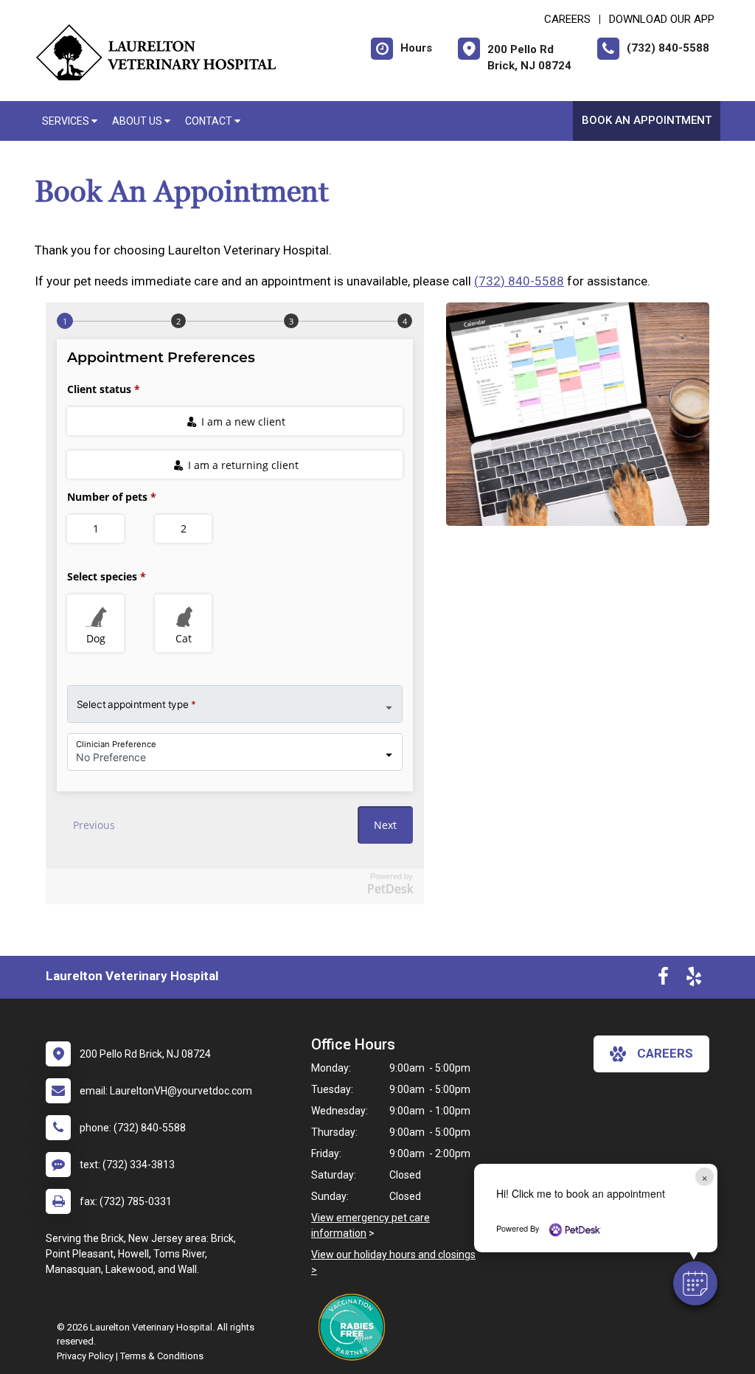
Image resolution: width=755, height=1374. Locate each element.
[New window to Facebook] (663, 979)
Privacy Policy (85, 1355)
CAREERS (567, 19)
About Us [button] (138, 121)
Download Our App (661, 19)
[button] (695, 1283)
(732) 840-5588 (519, 281)
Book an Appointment (646, 120)
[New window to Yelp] (693, 979)
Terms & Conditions (161, 1355)
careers (665, 1053)
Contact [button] (209, 121)
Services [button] (66, 121)
